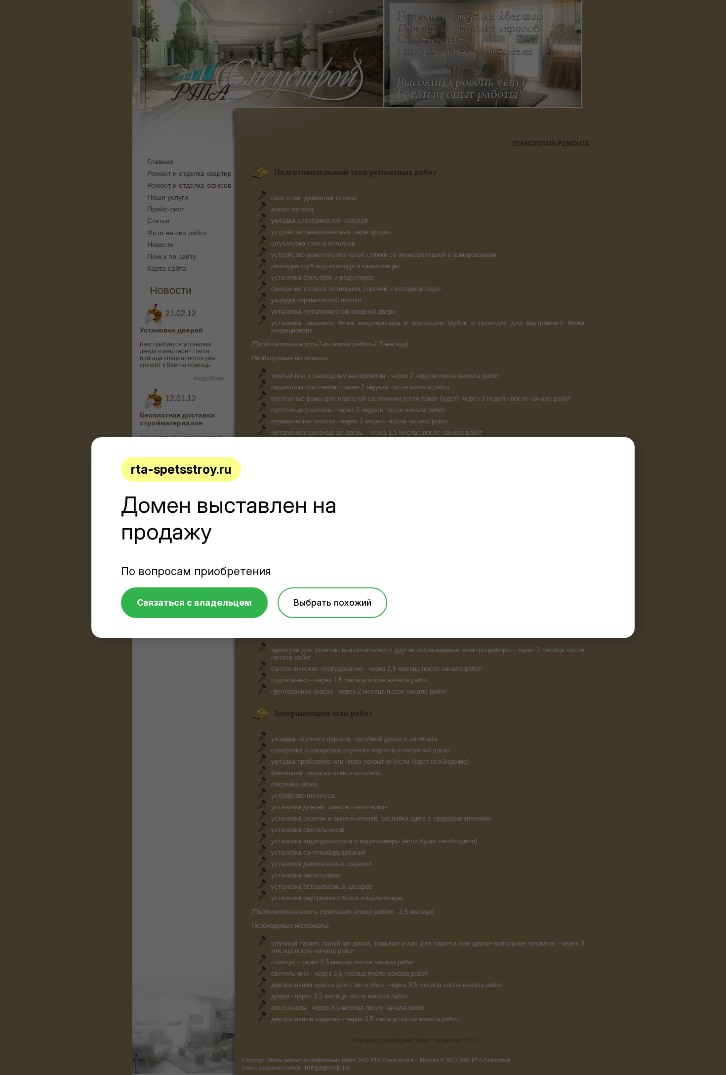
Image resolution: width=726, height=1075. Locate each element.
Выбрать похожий (332, 602)
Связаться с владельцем (194, 602)
